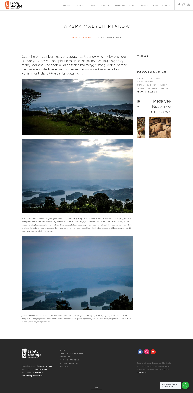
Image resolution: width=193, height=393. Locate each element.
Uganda (140, 88)
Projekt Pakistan (145, 82)
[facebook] (179, 3)
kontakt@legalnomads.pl (32, 375)
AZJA (93, 5)
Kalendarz (120, 5)
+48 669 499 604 (45, 366)
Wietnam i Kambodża (146, 85)
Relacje (87, 37)
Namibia (163, 85)
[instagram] (183, 3)
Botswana (155, 78)
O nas (132, 5)
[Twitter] (146, 352)
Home (74, 37)
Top (96, 388)
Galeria (144, 5)
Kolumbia (152, 88)
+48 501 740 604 (41, 369)
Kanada (164, 88)
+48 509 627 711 (41, 372)
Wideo (155, 5)
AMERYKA (80, 5)
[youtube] (188, 3)
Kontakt (166, 5)
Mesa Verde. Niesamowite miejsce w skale (154, 106)
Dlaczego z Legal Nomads (72, 353)
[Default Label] (153, 352)
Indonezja (142, 78)
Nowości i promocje (69, 360)
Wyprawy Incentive (69, 363)
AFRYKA (66, 5)
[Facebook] (140, 352)
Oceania (105, 5)
